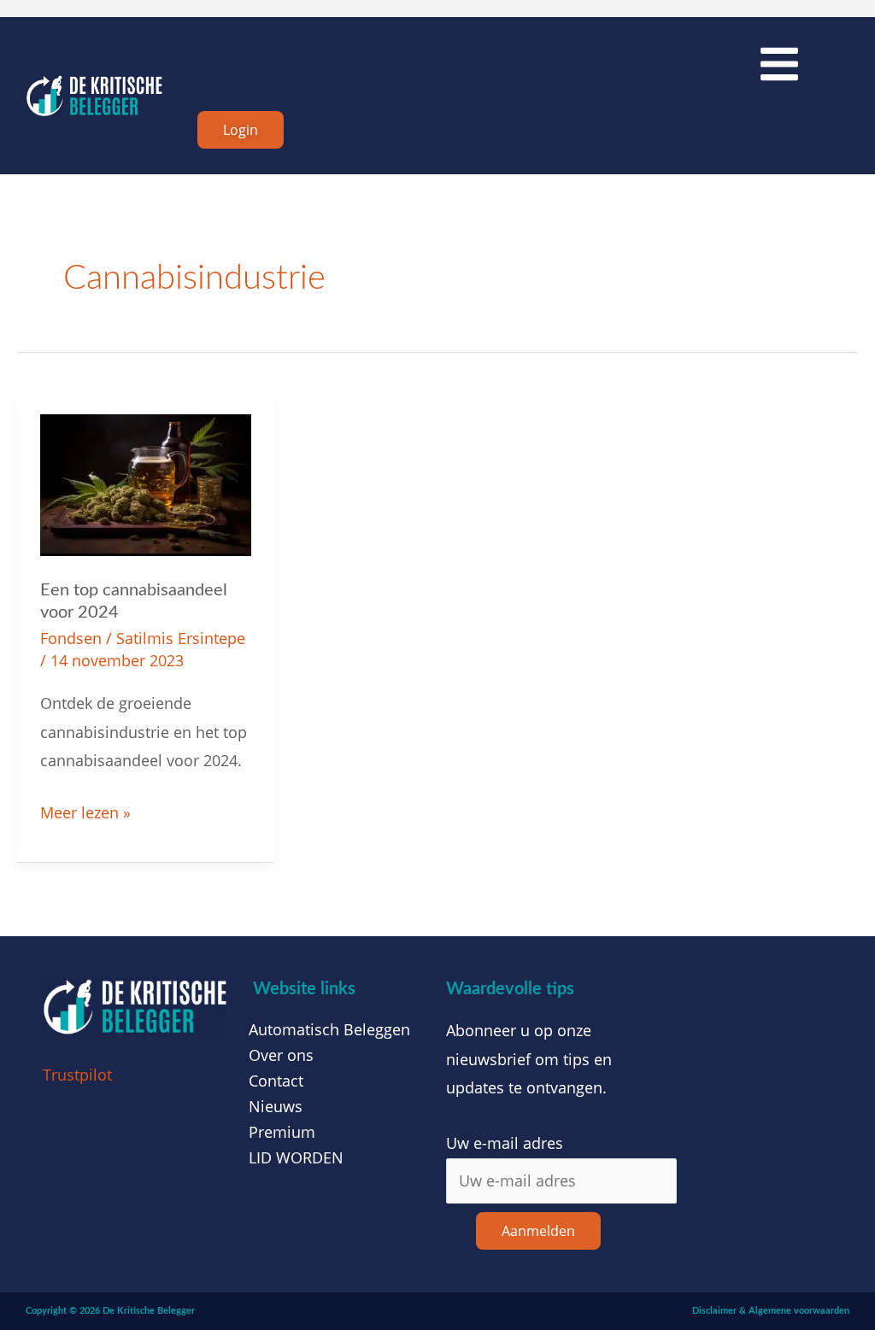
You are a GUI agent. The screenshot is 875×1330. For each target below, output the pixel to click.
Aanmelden (538, 1231)
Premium (282, 1131)
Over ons (281, 1054)
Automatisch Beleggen (329, 1029)
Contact (276, 1080)
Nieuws (275, 1106)
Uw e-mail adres (504, 1143)
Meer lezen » (85, 811)
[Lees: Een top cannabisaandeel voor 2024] (145, 483)
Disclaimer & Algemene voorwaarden (770, 1310)
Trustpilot (77, 1074)
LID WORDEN (296, 1157)
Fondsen (71, 638)
